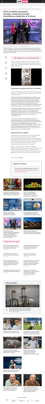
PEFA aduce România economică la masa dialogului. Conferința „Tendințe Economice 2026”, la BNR (32, 207)
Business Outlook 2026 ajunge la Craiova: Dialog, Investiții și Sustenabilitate (12, 207)
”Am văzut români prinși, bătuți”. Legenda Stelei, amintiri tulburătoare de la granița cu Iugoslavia (12, 346)
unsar (16, 157)
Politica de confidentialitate (14, 401)
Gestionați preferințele (37, 401)
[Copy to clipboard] (6, 78)
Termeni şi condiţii (7, 400)
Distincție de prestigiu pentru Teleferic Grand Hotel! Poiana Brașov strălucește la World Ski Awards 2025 (32, 227)
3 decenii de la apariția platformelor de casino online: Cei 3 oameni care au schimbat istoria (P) (32, 247)
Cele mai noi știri (11, 241)
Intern (10, 9)
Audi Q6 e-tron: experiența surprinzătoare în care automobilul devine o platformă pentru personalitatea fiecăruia (32, 272)
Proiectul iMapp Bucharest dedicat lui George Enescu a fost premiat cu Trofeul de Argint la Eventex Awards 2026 (32, 188)
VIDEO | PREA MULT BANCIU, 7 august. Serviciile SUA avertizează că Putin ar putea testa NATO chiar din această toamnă (32, 383)
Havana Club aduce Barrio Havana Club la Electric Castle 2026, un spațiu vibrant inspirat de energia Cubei (12, 188)
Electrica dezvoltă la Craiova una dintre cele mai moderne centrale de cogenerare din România (12, 247)
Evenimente (15, 9)
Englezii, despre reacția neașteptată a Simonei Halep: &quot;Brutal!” (12, 364)
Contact (31, 400)
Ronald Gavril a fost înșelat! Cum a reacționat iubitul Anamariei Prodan (12, 326)
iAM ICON (5, 9)
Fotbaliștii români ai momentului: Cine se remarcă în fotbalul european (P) (12, 272)
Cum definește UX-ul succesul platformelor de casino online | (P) (12, 254)
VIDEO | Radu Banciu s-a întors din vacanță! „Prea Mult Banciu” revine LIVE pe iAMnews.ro (12, 383)
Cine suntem (27, 401)
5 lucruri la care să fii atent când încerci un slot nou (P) (32, 254)
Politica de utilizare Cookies (21, 401)
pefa (12, 157)
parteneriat (20, 157)
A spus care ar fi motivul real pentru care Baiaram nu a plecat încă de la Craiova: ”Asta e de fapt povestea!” (32, 326)
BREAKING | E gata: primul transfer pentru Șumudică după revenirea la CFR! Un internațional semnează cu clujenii (32, 346)
